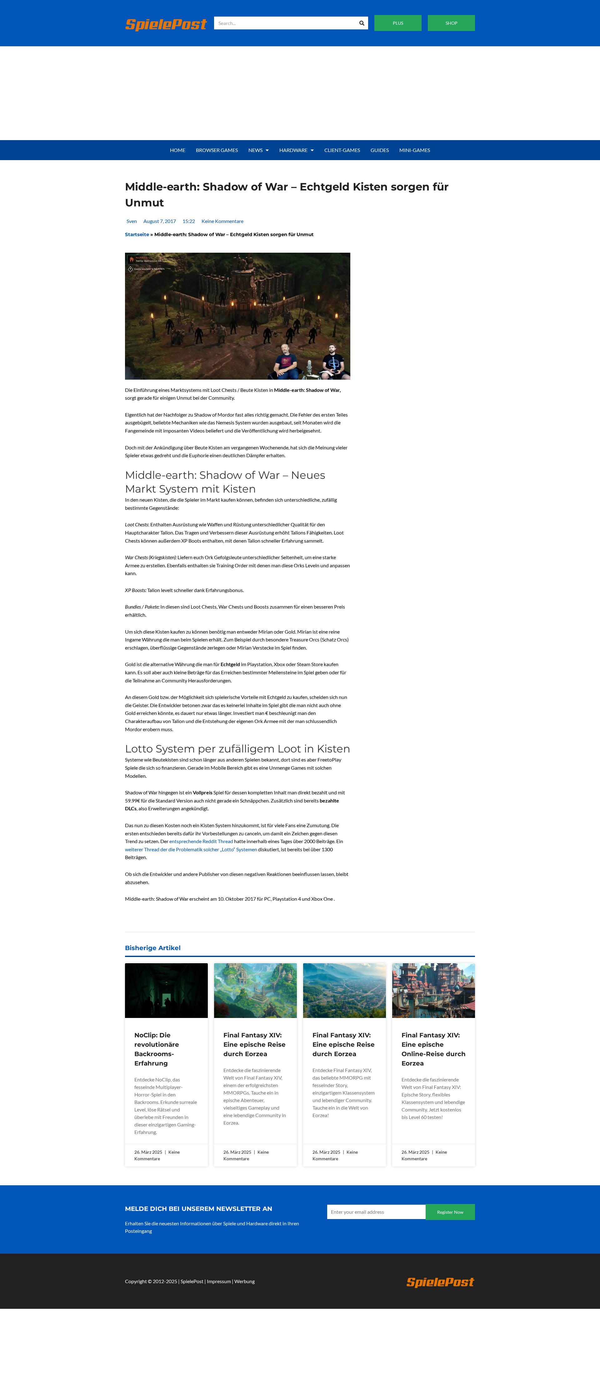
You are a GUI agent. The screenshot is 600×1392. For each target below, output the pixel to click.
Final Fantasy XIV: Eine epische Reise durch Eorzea (254, 1044)
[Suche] (361, 23)
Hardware (293, 150)
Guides (380, 150)
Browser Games (217, 150)
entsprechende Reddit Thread (201, 841)
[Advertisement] (300, 93)
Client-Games (342, 150)
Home (177, 150)
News (255, 150)
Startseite (137, 234)
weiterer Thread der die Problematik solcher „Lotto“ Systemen (191, 849)
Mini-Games (414, 150)
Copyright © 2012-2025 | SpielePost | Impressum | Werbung (190, 1281)
